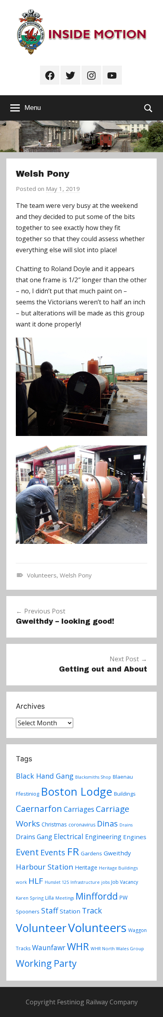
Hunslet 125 (57, 882)
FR (73, 851)
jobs (105, 882)
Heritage (86, 867)
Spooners (28, 911)
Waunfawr (48, 947)
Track (92, 910)
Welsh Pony (76, 575)
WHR (78, 946)
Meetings (64, 898)
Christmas (54, 824)
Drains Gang (34, 836)
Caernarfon (39, 808)
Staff (49, 911)
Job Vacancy (124, 882)
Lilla (49, 897)
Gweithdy (117, 853)
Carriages (79, 809)
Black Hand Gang (45, 776)
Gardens (91, 853)
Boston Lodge (76, 791)
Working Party (46, 963)
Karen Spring (30, 898)
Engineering (103, 836)
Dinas (107, 823)
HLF (35, 880)
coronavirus (81, 824)
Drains (126, 825)
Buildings (125, 793)
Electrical (68, 836)
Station (70, 911)
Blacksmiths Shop (93, 777)
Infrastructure (85, 882)
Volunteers (42, 575)
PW (123, 897)
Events (52, 852)
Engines (134, 837)
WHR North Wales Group (117, 948)
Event (27, 852)
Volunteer (41, 927)
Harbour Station (44, 867)
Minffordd (97, 896)
